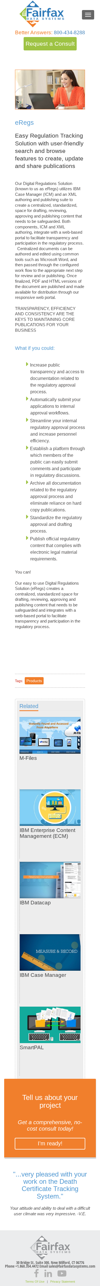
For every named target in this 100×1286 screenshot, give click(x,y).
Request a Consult (50, 43)
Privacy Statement (62, 1281)
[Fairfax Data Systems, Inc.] (50, 13)
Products (34, 681)
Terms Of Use (34, 1281)
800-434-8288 (69, 32)
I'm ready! (50, 1143)
